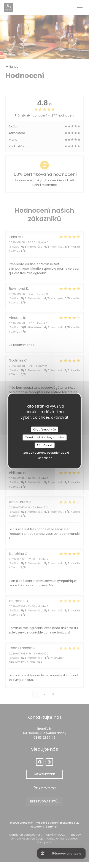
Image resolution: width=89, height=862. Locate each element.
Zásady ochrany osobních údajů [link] (46, 453)
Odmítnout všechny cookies (44, 437)
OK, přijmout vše (44, 429)
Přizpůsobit (44, 445)
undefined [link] (45, 458)
